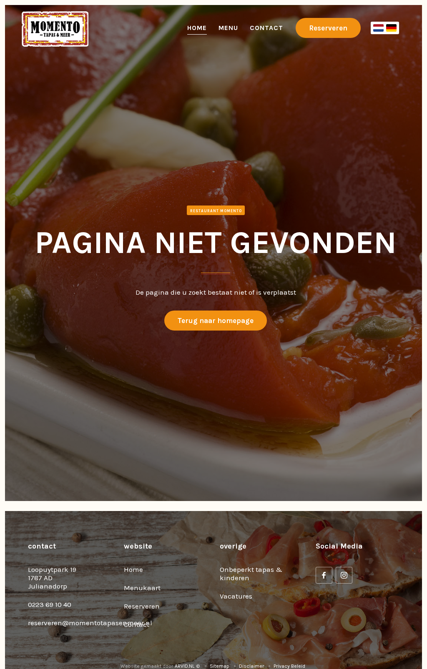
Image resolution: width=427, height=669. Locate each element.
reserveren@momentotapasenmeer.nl (90, 623)
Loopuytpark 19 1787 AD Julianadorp (52, 577)
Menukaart (142, 588)
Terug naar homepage (216, 320)
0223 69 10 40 (49, 604)
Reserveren (328, 28)
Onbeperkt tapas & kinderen (251, 573)
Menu (228, 28)
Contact (266, 28)
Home (197, 28)
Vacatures (236, 596)
